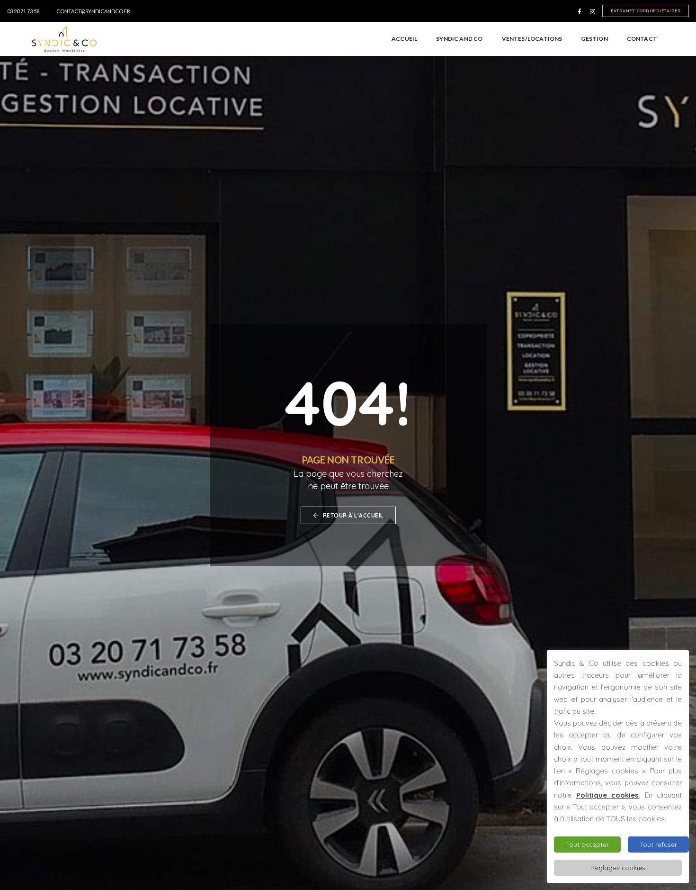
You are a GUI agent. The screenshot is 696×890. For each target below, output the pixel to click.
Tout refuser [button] (658, 844)
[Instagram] (590, 11)
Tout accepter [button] (587, 844)
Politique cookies (607, 794)
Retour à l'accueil (352, 515)
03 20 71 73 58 (23, 11)
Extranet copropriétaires (645, 10)
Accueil (404, 38)
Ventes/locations (532, 38)
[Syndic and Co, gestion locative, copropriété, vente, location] (64, 39)
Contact (642, 38)
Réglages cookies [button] (617, 867)
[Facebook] (579, 11)
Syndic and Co (459, 38)
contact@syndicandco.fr (93, 11)
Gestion (594, 38)
